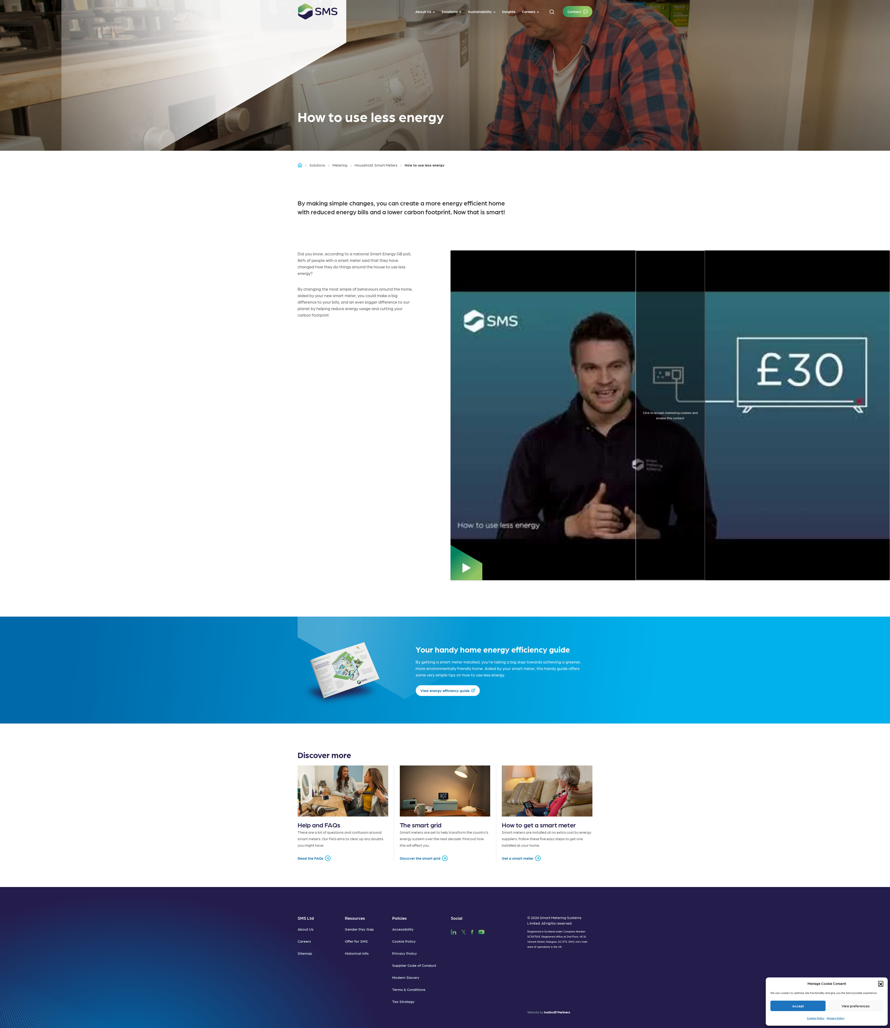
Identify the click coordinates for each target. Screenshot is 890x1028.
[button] (880, 983)
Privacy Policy (835, 1018)
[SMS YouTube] (481, 931)
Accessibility (403, 929)
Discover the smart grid (420, 858)
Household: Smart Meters (376, 165)
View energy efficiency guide (445, 690)
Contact (574, 11)
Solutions (317, 165)
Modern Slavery (406, 977)
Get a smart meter (518, 858)
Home (302, 165)
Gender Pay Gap (359, 929)
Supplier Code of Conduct (414, 965)
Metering (339, 165)
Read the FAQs (310, 858)
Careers (304, 941)
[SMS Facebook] (472, 931)
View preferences (856, 1006)
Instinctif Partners (557, 1012)
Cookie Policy (815, 1018)
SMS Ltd (306, 918)
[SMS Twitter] (463, 931)
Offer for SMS (356, 941)
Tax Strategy (403, 1001)
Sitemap (305, 953)
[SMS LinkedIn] (453, 931)
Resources (355, 918)
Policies (399, 918)
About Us (306, 929)
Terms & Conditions (409, 989)
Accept (798, 1006)
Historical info (357, 953)
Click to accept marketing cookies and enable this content (670, 415)
